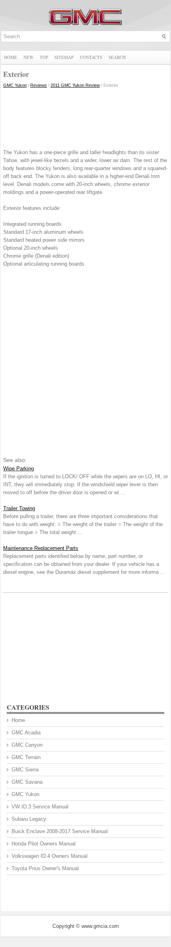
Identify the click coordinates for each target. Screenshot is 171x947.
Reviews (38, 85)
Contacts (91, 57)
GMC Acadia (26, 733)
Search (117, 57)
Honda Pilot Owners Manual (44, 844)
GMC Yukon (15, 85)
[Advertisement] (85, 117)
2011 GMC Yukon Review (75, 85)
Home (10, 57)
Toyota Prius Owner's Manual (45, 868)
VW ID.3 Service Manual (40, 807)
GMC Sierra (25, 770)
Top (44, 57)
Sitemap (64, 57)
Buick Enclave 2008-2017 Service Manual (60, 831)
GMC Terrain (26, 757)
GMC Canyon (27, 745)
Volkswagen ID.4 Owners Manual (49, 856)
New (28, 57)
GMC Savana (27, 782)
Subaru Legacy (29, 819)
